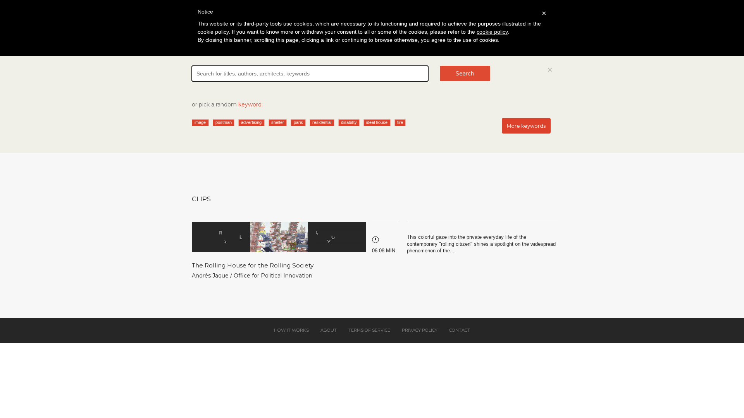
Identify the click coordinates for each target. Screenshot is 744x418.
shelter (277, 122)
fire (400, 122)
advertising (251, 122)
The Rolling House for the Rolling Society (252, 265)
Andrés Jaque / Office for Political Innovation (252, 275)
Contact (459, 330)
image (200, 122)
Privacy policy (419, 330)
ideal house (377, 122)
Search (465, 73)
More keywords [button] (526, 126)
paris (298, 122)
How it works (291, 330)
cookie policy (492, 32)
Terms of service (369, 330)
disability (349, 122)
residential (321, 122)
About (328, 330)
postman (223, 122)
